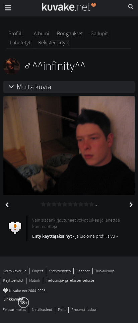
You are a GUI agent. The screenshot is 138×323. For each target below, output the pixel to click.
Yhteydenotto (60, 271)
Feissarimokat (14, 309)
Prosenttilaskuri (84, 309)
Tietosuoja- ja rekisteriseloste (70, 280)
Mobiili (34, 280)
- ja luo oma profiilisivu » (75, 236)
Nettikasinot (42, 309)
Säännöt (83, 271)
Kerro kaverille (14, 271)
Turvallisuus (105, 271)
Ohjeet (37, 271)
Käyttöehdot (13, 280)
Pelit (62, 309)
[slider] (67, 204)
